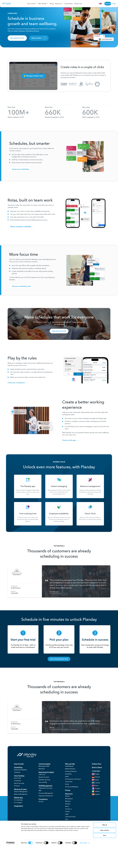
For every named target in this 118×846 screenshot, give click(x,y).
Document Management (46, 793)
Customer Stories (70, 816)
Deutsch (97, 777)
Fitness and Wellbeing (71, 787)
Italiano (97, 791)
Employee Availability (20, 769)
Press (66, 819)
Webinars (68, 801)
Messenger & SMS (44, 766)
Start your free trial (59, 331)
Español (97, 794)
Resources (58, 3)
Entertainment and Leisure (73, 779)
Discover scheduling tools (21, 286)
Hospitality (68, 774)
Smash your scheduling (20, 169)
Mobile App (18, 798)
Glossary (67, 804)
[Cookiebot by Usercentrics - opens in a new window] (10, 843)
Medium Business (70, 769)
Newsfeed (42, 769)
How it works (31, 3)
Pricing (52, 3)
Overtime (17, 786)
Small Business (69, 766)
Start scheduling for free (59, 659)
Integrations (18, 806)
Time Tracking (19, 776)
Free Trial (107, 3)
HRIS (40, 790)
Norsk (97, 785)
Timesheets (17, 780)
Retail (66, 776)
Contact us (68, 809)
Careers (67, 811)
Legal (66, 814)
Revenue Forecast (44, 777)
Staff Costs (42, 774)
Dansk (97, 780)
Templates (17, 772)
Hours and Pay (43, 782)
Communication (44, 764)
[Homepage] (7, 4)
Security (41, 801)
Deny (104, 835)
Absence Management (20, 794)
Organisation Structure (45, 788)
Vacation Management (21, 791)
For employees (18, 800)
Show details (83, 843)
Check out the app (69, 440)
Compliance (43, 799)
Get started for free (17, 38)
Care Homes (68, 781)
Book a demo (37, 38)
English (97, 774)
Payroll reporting (19, 783)
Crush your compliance (16, 383)
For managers (18, 802)
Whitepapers (69, 798)
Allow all (104, 825)
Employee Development (46, 796)
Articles (67, 796)
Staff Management (45, 786)
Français (97, 788)
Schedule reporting (44, 779)
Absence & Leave (20, 789)
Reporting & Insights (46, 772)
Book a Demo (69, 3)
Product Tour (78, 3)
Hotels (67, 784)
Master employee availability (20, 226)
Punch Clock (17, 778)
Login (114, 3)
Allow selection (104, 830)
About (67, 806)
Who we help (42, 3)
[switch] (46, 843)
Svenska (97, 782)
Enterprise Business (70, 771)
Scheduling (18, 767)
